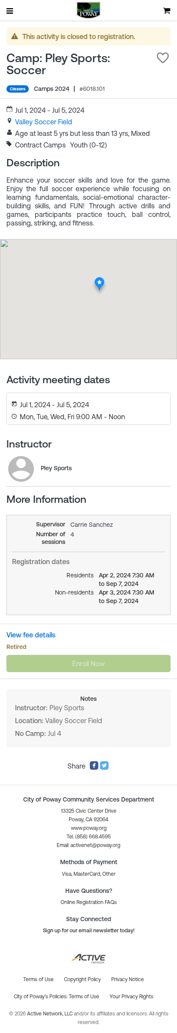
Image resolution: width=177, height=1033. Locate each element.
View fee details (30, 635)
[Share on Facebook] (94, 768)
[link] (43, 122)
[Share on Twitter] (104, 768)
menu (10, 10)
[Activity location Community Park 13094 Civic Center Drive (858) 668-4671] (99, 279)
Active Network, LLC (50, 1014)
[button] (163, 58)
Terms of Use (84, 997)
